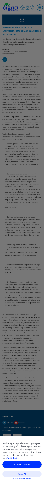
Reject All (22, 474)
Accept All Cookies (22, 464)
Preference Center (22, 478)
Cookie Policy (12, 458)
